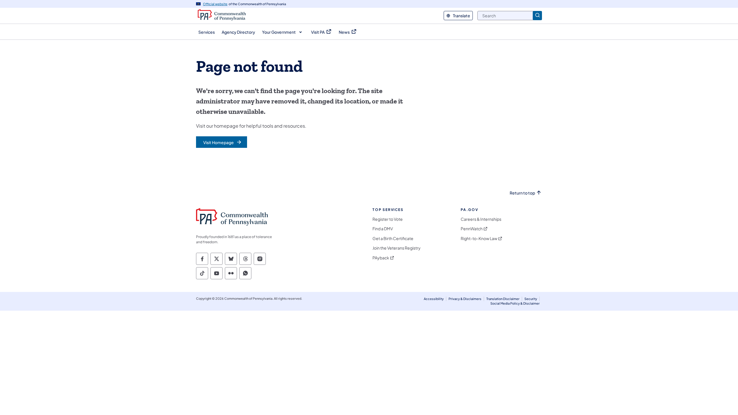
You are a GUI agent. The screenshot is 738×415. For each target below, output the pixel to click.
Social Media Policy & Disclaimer (515, 303)
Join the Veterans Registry (396, 248)
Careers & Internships (481, 219)
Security (530, 299)
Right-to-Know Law (479, 238)
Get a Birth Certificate (392, 238)
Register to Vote (387, 219)
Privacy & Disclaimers (465, 299)
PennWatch (472, 228)
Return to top (522, 192)
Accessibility (434, 299)
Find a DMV (382, 228)
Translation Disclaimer (502, 299)
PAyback (380, 257)
